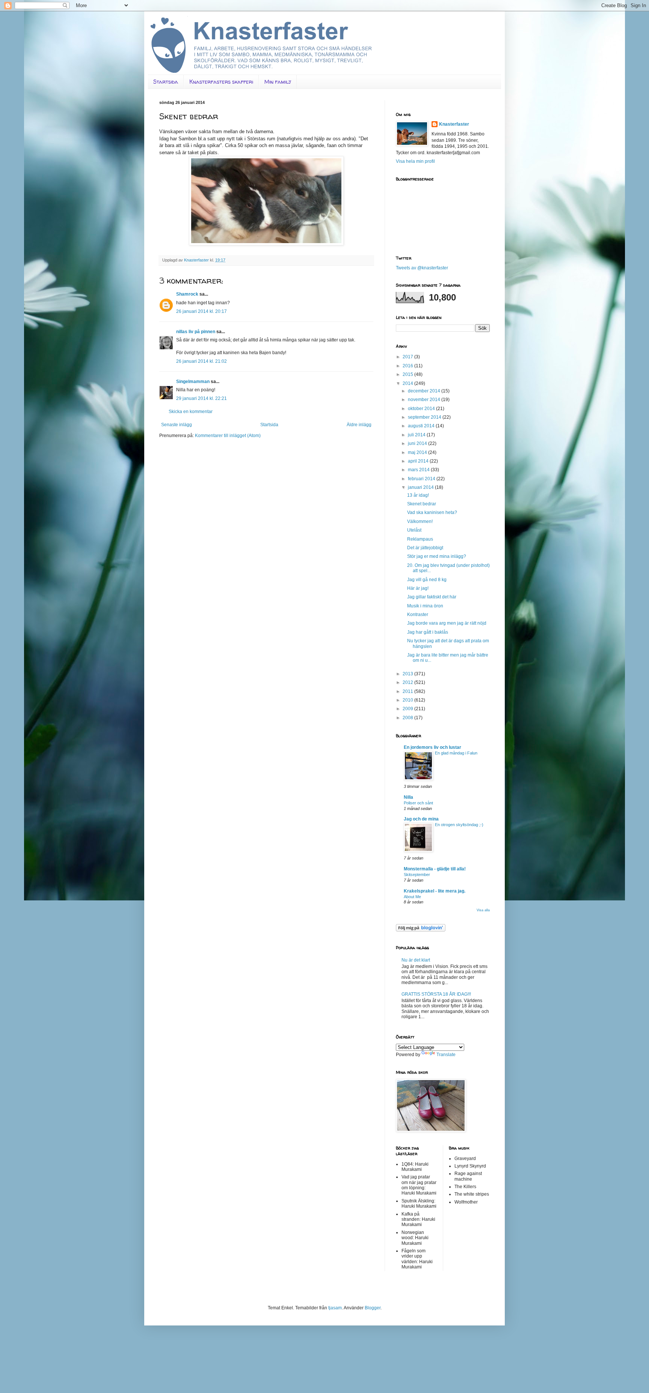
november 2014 (424, 399)
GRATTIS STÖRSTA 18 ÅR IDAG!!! (436, 994)
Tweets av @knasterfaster (422, 267)
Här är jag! (418, 588)
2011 (408, 691)
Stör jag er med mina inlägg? (436, 556)
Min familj (277, 81)
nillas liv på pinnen (195, 331)
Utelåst (414, 530)
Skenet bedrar (421, 503)
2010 (408, 700)
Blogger (372, 1307)
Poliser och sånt (418, 803)
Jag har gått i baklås (427, 632)
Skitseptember (417, 874)
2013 (408, 673)
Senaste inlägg (176, 424)
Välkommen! (420, 521)
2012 (408, 682)
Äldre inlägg (359, 424)
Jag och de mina (421, 819)
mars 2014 (419, 469)
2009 (408, 708)
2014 (408, 383)
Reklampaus (420, 539)
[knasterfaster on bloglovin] (420, 930)
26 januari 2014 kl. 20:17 (201, 311)
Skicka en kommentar (191, 411)
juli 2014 (417, 434)
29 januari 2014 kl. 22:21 (201, 398)
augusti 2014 (422, 425)
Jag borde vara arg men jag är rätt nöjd (446, 623)
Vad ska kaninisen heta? (432, 512)
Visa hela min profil (415, 161)
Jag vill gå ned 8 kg (427, 579)
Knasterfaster (454, 124)
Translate (446, 1054)
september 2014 (425, 417)
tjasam (335, 1307)
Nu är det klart (415, 960)
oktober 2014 (422, 408)
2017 (408, 356)
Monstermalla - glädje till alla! (435, 869)
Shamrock (187, 294)
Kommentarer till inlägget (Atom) (228, 435)
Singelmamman (193, 381)
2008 (408, 717)
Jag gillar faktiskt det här (431, 597)
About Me (412, 896)
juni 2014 (418, 443)
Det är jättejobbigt (425, 547)
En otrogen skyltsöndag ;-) (459, 824)
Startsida (165, 81)
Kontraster (417, 614)
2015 (408, 374)
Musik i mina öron (425, 606)
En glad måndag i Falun (456, 753)
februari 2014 (422, 478)
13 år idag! (418, 495)
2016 (408, 365)
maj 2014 (418, 452)
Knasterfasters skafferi (221, 81)
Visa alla (483, 910)
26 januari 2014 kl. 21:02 (201, 361)
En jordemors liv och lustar (432, 747)
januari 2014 (421, 487)
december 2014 (424, 391)
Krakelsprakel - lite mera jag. (434, 891)
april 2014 (419, 461)
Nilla (408, 797)
